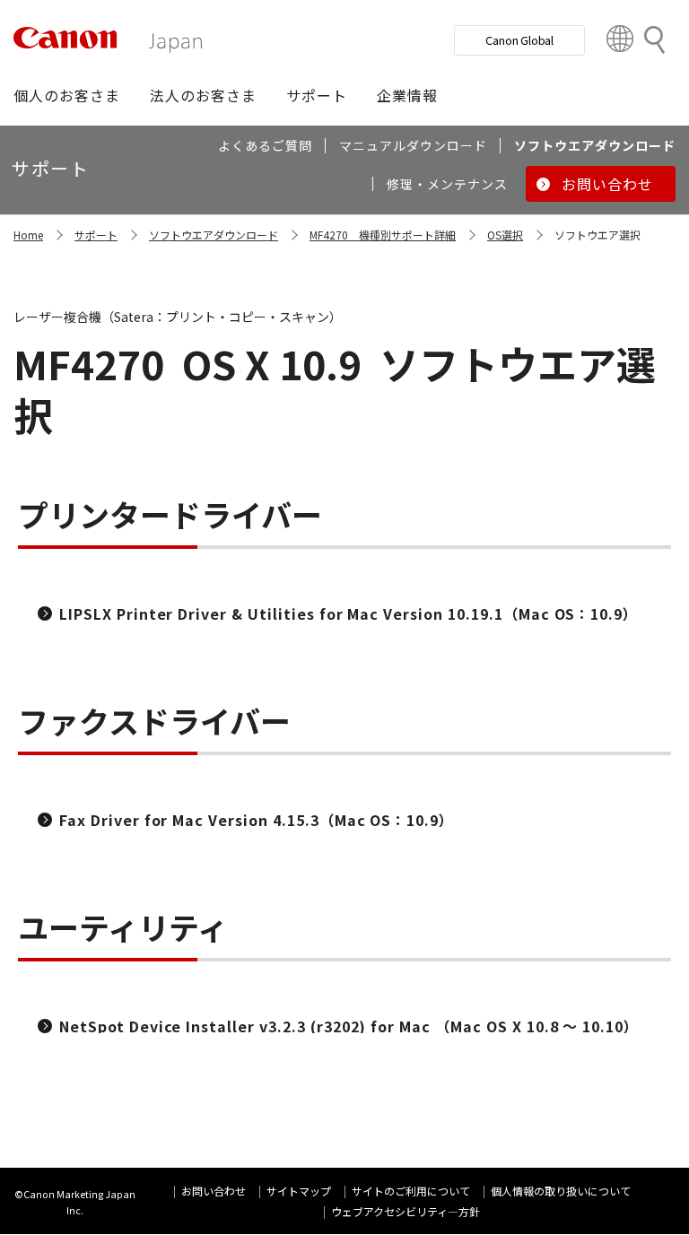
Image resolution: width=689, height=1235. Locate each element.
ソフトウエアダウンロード (213, 234)
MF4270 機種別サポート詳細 (383, 234)
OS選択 (505, 234)
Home (28, 234)
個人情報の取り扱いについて (561, 1190)
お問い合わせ (213, 1190)
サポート (96, 234)
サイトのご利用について (411, 1190)
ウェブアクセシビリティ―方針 (405, 1211)
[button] (66, 95)
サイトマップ (298, 1190)
